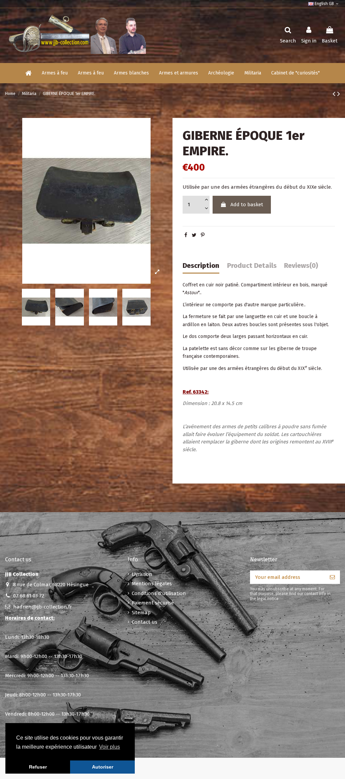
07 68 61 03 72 (28, 596)
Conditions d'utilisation (159, 593)
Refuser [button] (38, 767)
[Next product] (338, 93)
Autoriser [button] (102, 767)
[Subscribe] (332, 577)
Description (201, 266)
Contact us (144, 622)
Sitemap (141, 613)
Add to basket (246, 204)
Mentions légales (152, 584)
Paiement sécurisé (153, 603)
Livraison (142, 574)
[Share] (185, 235)
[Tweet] (194, 235)
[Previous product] (335, 93)
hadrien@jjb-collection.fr (42, 607)
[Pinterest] (203, 235)
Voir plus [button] (109, 747)
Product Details (252, 266)
